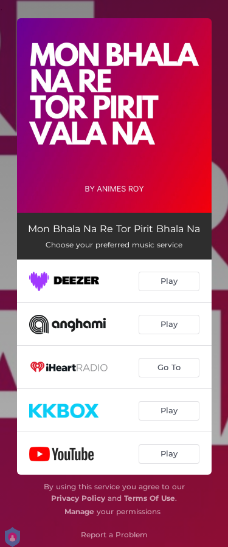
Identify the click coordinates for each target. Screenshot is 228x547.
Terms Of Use (149, 498)
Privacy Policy (78, 498)
